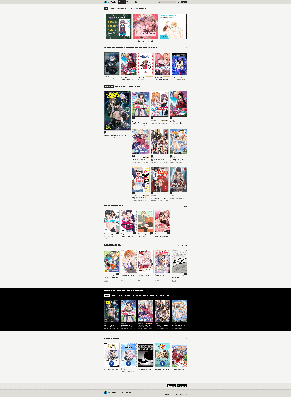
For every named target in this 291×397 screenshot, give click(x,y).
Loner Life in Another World (177, 197)
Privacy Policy (170, 394)
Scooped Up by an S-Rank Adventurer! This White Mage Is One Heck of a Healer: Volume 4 (162, 276)
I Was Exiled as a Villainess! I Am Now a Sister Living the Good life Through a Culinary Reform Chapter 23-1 (111, 276)
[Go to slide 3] (144, 41)
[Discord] (122, 392)
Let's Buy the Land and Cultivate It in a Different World (177, 160)
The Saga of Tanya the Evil (111, 78)
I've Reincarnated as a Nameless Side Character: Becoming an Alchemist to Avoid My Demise (179, 370)
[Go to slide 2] (143, 41)
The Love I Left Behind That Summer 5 (144, 235)
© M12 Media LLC (108, 394)
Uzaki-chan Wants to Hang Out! (139, 197)
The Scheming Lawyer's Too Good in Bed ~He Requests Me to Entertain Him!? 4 (128, 235)
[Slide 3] (172, 26)
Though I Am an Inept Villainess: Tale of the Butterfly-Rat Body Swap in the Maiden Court (128, 78)
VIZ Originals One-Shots (144, 369)
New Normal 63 (108, 234)
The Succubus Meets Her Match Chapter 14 (144, 276)
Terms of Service (181, 394)
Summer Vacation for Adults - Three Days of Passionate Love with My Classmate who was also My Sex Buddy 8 (162, 235)
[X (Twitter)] (119, 392)
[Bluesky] (130, 392)
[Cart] (178, 2)
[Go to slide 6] (147, 41)
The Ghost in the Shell (178, 78)
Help (165, 391)
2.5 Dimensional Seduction (158, 122)
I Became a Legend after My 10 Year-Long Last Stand (162, 370)
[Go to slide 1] (142, 41)
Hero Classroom (125, 370)
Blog (156, 391)
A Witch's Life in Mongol (144, 78)
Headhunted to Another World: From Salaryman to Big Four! (159, 197)
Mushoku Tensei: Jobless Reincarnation (157, 160)
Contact (171, 391)
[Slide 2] (145, 26)
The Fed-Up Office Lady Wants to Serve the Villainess (140, 160)
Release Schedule (181, 391)
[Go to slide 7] (148, 41)
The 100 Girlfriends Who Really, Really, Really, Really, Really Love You (162, 78)
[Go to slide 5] (146, 41)
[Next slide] (152, 41)
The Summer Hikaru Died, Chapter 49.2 (179, 276)
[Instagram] (127, 392)
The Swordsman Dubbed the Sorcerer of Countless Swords (111, 370)
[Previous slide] (139, 41)
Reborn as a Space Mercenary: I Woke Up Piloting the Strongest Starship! (115, 136)
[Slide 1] (118, 26)
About (161, 391)
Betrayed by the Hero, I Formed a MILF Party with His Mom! (140, 122)
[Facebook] (124, 392)
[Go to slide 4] (145, 41)
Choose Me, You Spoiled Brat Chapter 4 (127, 276)
